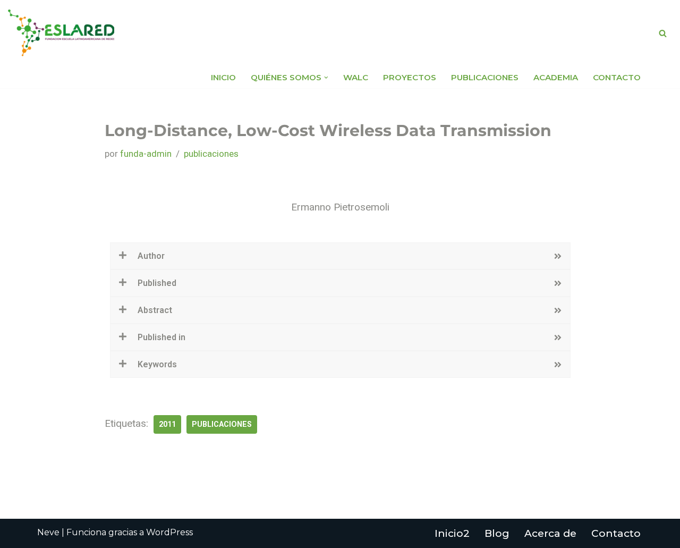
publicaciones (211, 153)
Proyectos (409, 77)
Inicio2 (452, 533)
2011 (167, 424)
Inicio (223, 77)
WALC (355, 77)
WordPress (169, 532)
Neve (48, 532)
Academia (555, 77)
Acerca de (550, 533)
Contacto (617, 77)
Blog (496, 533)
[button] (326, 77)
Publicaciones (484, 77)
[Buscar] (663, 33)
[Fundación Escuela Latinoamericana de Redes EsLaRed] (61, 33)
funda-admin (146, 153)
